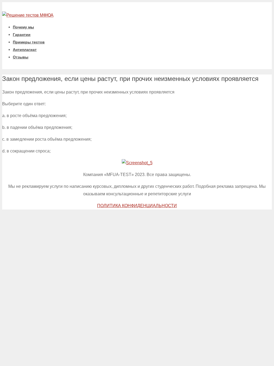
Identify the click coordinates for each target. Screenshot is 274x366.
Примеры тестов (29, 42)
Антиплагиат (25, 49)
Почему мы (23, 27)
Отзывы (20, 57)
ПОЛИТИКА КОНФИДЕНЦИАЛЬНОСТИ (137, 205)
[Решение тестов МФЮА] (28, 15)
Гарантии (22, 34)
